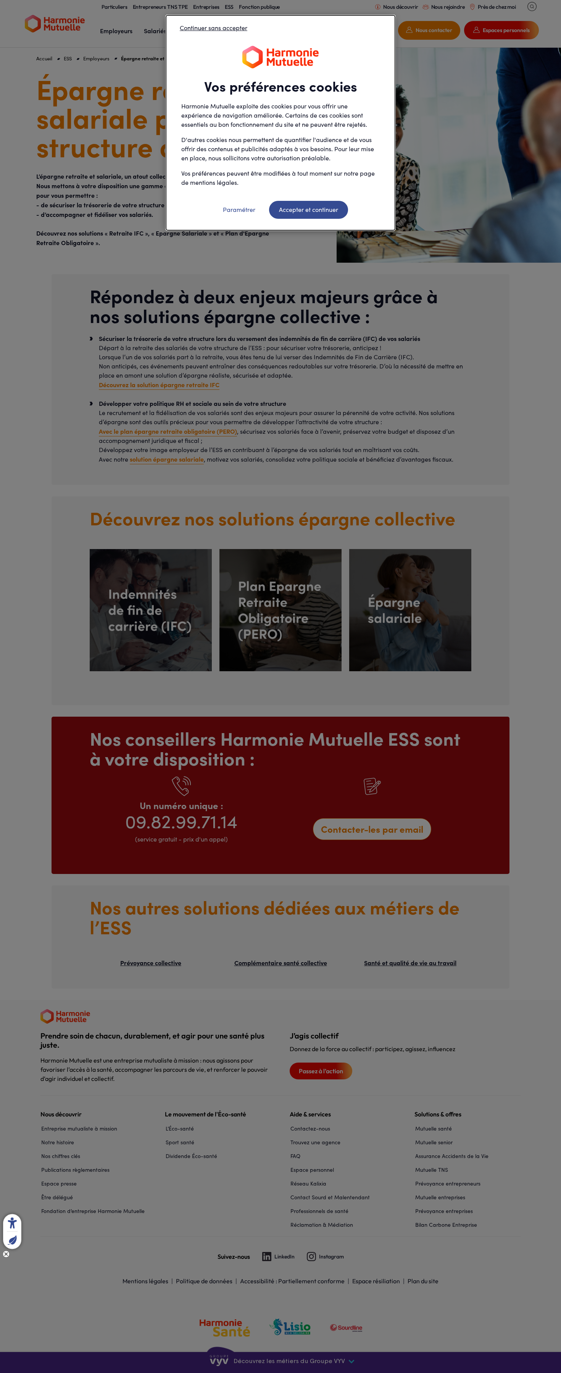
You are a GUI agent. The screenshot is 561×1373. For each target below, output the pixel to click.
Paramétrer (239, 209)
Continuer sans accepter (213, 28)
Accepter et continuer (308, 209)
